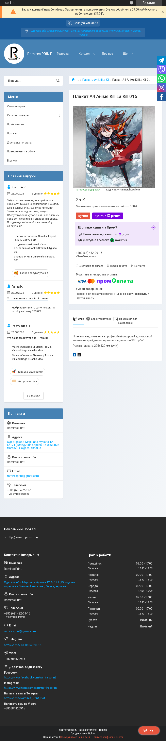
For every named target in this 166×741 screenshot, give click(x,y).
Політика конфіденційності (107, 737)
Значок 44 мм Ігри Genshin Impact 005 (34, 258)
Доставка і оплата (19, 142)
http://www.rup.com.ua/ (23, 537)
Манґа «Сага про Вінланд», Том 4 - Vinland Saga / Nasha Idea (32, 357)
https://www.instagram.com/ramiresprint (30, 687)
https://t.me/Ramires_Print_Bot (24, 698)
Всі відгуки (33, 395)
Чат (152, 730)
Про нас (107, 53)
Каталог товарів (18, 115)
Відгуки (12, 160)
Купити (83, 216)
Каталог (84, 53)
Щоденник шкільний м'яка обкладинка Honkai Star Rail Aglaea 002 (35, 248)
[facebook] (74, 355)
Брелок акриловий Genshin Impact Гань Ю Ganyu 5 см (35, 238)
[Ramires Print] (14, 54)
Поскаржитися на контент (75, 737)
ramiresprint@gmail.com (23, 475)
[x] (79, 355)
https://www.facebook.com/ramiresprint (30, 677)
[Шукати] (58, 81)
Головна (63, 53)
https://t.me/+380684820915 (23, 645)
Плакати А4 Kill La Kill (96, 79)
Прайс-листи (15, 124)
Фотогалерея (16, 106)
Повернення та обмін (21, 151)
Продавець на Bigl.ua (83, 733)
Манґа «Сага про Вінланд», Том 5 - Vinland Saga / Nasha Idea (32, 348)
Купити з (100, 216)
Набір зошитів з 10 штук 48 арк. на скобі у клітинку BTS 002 (33, 309)
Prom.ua (102, 729)
